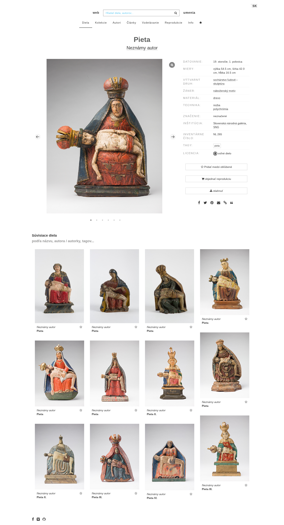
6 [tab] (120, 220)
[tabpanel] (105, 136)
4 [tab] (108, 220)
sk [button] (255, 6)
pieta (217, 145)
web (96, 12)
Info (191, 22)
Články (131, 22)
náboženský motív (224, 90)
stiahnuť (217, 190)
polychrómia (220, 108)
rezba (216, 105)
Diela (85, 22)
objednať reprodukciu (217, 178)
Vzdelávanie (150, 22)
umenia (189, 12)
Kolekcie (101, 22)
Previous (38, 137)
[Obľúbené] (200, 23)
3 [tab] (102, 220)
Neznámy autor (142, 47)
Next (173, 137)
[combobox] (141, 13)
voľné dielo (224, 153)
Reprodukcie (173, 22)
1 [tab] (91, 220)
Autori (117, 22)
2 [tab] (97, 220)
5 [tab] (114, 220)
